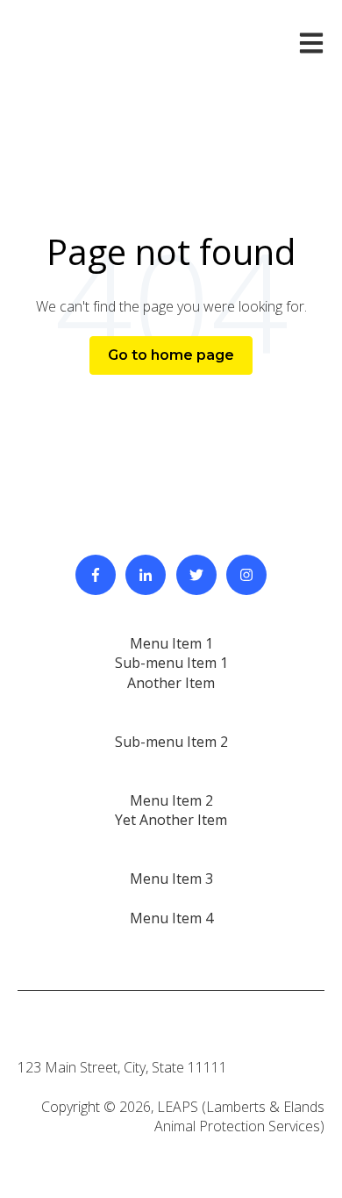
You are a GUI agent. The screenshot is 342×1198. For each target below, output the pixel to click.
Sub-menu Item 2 (171, 741)
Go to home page (171, 355)
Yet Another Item (171, 819)
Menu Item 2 (171, 800)
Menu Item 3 (171, 878)
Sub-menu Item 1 (171, 662)
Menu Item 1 (171, 643)
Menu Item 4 (171, 918)
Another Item (171, 682)
